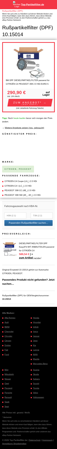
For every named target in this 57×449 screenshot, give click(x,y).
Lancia (36, 350)
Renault (8, 397)
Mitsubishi (9, 374)
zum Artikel (30, 257)
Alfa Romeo (10, 318)
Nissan (8, 379)
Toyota (36, 388)
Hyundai (37, 322)
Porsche (8, 392)
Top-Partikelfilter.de (32, 4)
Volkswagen (38, 397)
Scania (36, 370)
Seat (7, 406)
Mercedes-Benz (40, 363)
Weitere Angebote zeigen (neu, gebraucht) (24, 128)
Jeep (35, 340)
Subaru (36, 379)
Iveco (35, 331)
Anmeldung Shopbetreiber (14, 443)
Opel (7, 383)
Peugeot (8, 388)
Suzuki (36, 383)
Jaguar (36, 336)
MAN (35, 354)
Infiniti (35, 327)
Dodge (8, 345)
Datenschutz (34, 440)
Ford (7, 354)
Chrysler (8, 336)
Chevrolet (9, 331)
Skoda (36, 374)
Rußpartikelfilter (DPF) (12, 11)
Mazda (36, 359)
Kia (34, 345)
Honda (36, 318)
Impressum (47, 440)
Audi (7, 322)
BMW (7, 327)
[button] (30, 102)
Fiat (6, 350)
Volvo (35, 392)
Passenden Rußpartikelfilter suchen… (28, 223)
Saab (7, 402)
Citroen (8, 340)
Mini (6, 370)
